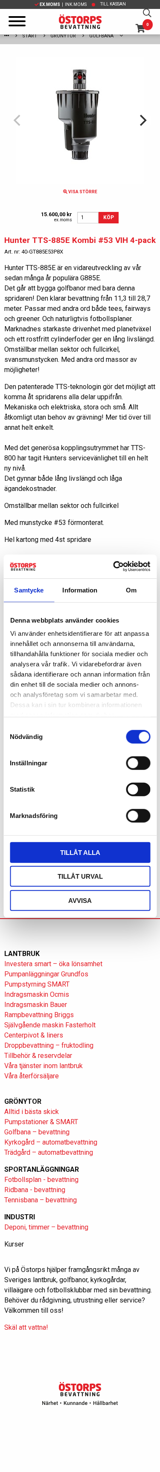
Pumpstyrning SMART (37, 984)
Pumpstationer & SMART (41, 1122)
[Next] (142, 120)
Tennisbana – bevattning (40, 1200)
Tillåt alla (80, 852)
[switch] (138, 763)
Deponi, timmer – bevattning (46, 1227)
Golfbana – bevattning (37, 1132)
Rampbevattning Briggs (40, 1015)
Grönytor (63, 36)
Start (29, 36)
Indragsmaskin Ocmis (36, 994)
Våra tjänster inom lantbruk (43, 1066)
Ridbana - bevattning (34, 1190)
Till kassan (113, 4)
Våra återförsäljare (31, 1076)
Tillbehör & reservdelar (38, 1056)
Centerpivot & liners (33, 1035)
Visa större (82, 191)
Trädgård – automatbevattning (48, 1152)
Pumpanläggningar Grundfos (46, 974)
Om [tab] (131, 589)
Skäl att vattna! (26, 1327)
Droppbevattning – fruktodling (48, 1045)
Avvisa (80, 900)
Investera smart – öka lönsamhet (53, 964)
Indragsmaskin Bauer (35, 1005)
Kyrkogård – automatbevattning (50, 1142)
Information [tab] (79, 589)
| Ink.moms (63, 4)
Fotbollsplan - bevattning (41, 1180)
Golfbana (101, 36)
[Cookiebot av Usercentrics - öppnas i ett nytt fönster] (114, 566)
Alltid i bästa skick (31, 1112)
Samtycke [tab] (29, 589)
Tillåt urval (80, 876)
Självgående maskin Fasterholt (50, 1025)
